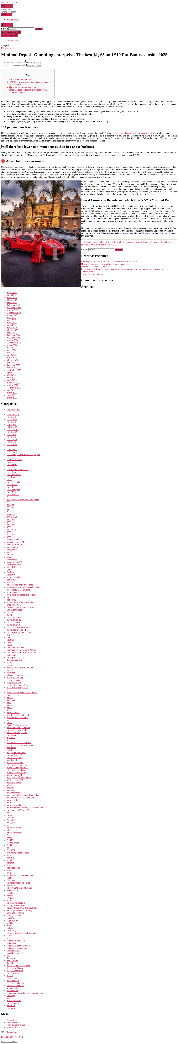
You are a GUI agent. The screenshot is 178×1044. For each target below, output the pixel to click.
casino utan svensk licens (18, 627)
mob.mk (10, 790)
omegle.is (11, 823)
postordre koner (13, 868)
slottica (10, 928)
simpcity (10, 918)
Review (10, 895)
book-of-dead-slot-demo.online (20, 602)
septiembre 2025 (14, 312)
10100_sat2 (12, 427)
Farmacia (11, 672)
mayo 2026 (12, 292)
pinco (9, 848)
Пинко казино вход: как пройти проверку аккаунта (105, 264)
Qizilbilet (11, 880)
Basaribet (11, 575)
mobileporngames (14, 792)
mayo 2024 (12, 352)
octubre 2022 (12, 385)
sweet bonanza (13, 950)
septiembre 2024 (14, 342)
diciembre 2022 (13, 383)
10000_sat (11, 417)
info (8, 740)
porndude (11, 860)
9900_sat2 (11, 537)
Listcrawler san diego (16, 770)
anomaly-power (13, 547)
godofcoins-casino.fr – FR (18, 715)
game (9, 702)
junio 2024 (11, 350)
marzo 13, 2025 (34, 65)
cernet (9, 635)
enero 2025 (12, 332)
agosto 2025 (12, 315)
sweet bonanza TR (15, 953)
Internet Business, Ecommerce (20, 745)
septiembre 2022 (14, 388)
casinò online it (13, 625)
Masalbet (11, 785)
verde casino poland (15, 985)
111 (8, 447)
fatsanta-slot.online (15, 675)
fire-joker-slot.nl (14, 682)
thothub (10, 963)
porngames (11, 863)
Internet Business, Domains (19, 742)
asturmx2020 (36, 62)
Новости (11, 1005)
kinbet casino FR (14, 757)
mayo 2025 (12, 322)
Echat (9, 662)
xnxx (9, 998)
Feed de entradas (14, 1022)
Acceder (10, 1020)
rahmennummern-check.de (18, 883)
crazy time (11, 655)
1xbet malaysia (13, 489)
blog (9, 597)
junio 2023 (11, 378)
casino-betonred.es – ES (17, 630)
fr (7, 690)
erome (9, 665)
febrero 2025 (12, 330)
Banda (9, 570)
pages (9, 838)
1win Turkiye (12, 472)
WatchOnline (12, 990)
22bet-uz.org (12, 507)
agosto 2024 (12, 345)
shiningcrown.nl (14, 915)
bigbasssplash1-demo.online (19, 590)
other (9, 830)
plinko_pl (11, 858)
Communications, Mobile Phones (21, 650)
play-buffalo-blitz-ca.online (18, 853)
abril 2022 (11, 390)
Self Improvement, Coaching (19, 910)
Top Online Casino (15, 968)
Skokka (10, 923)
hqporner (11, 737)
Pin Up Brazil (13, 843)
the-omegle (11, 958)
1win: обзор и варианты (92, 274)
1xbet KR (11, 487)
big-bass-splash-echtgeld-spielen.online (24, 587)
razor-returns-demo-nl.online (19, 888)
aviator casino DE (14, 562)
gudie (9, 720)
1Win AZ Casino (14, 459)
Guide (9, 722)
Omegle (10, 817)
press (9, 873)
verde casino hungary (16, 983)
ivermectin (11, 747)
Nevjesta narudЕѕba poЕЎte (19, 810)
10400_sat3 (12, 444)
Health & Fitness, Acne (17, 725)
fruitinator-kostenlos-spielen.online (22, 692)
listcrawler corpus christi (17, 767)
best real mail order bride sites (20, 585)
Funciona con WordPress (12, 1037)
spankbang (11, 930)
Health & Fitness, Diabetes (18, 727)
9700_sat (11, 527)
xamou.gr (11, 995)
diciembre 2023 (13, 365)
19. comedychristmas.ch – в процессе (23, 454)
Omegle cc (11, 820)
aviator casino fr (14, 565)
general (10, 710)
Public (9, 878)
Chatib (10, 642)
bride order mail (14, 605)
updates (10, 975)
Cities (9, 645)
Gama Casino (13, 695)
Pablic (9, 835)
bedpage (10, 582)
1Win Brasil (12, 462)
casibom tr (11, 612)
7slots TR (11, 514)
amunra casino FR (15, 544)
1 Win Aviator (13, 414)
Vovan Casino (13, 988)
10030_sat (11, 422)
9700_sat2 (11, 529)
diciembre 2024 (13, 335)
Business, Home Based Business (21, 607)
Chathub (10, 640)
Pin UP (10, 840)
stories (9, 935)
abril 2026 (11, 295)
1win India (11, 467)
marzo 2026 (12, 297)
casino (9, 615)
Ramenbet (11, 885)
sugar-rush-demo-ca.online (18, 945)
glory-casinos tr (13, 712)
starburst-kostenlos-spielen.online (21, 933)
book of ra (11, 600)
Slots (9, 925)
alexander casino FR (16, 542)
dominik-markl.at (14, 660)
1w (8, 457)
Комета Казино (14, 1000)
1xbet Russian (13, 494)
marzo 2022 (12, 393)
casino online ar (13, 622)
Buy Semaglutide (14, 610)
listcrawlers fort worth (16, 772)
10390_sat (11, 437)
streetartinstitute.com (16, 940)
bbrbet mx (11, 580)
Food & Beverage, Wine (17, 685)
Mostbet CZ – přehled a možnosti (96, 266)
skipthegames (12, 920)
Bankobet (11, 572)
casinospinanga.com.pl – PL (19, 632)
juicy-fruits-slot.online (16, 752)
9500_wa (11, 522)
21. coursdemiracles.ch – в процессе (23, 499)
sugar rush (11, 943)
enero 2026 (12, 302)
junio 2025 (11, 320)
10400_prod (12, 439)
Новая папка (13, 1003)
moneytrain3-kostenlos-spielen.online (23, 795)
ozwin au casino (14, 833)
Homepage (11, 735)
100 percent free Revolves (20, 79)
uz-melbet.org (13, 980)
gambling (11, 700)
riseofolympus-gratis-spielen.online (22, 908)
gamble (10, 697)
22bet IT (10, 504)
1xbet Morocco (13, 492)
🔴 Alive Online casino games (22, 87)
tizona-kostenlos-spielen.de (18, 965)
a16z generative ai (15, 539)
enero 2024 (12, 362)
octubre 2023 (12, 368)
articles (10, 555)
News (9, 815)
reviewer (10, 898)
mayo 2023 (12, 380)
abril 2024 (11, 355)
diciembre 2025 (13, 305)
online (9, 825)
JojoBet (10, 750)
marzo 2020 (12, 398)
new (8, 812)
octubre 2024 (12, 340)
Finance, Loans (13, 680)
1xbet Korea (12, 484)
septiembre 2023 (14, 370)
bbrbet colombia (14, 577)
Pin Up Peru (12, 845)
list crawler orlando (15, 762)
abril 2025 (11, 325)
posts (9, 870)
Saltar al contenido (9, 2)
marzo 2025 (12, 327)
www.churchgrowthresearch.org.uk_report (25, 993)
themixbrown (12, 960)
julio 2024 (11, 347)
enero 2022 (12, 395)
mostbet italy (12, 800)
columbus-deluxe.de (15, 647)
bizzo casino (12, 592)
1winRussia (12, 477)
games (9, 705)
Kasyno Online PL (15, 755)
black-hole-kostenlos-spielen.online (22, 595)
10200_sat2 (12, 432)
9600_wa (11, 524)
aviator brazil (12, 560)
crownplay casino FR (16, 657)
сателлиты (12, 1008)
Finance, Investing (15, 677)
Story (9, 938)
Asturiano (5, 9)
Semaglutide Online (15, 913)
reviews (10, 900)
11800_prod (12, 452)
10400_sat (11, 442)
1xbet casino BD (14, 482)
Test (8, 955)
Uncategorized (7, 48)
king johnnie (12, 760)
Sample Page (12, 19)
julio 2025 (11, 317)
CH (8, 637)
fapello (10, 670)
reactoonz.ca (12, 890)
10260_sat (11, 434)
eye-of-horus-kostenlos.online (20, 667)
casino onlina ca (14, 620)
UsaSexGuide (13, 978)
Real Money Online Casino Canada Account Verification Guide (109, 261)
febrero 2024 (12, 360)
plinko (9, 855)
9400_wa (11, 519)
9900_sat (11, 534)
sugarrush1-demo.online (17, 948)
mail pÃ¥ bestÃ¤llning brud (19, 777)
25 (8, 509)
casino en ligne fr (14, 617)
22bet (9, 502)
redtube (10, 893)
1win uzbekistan (14, 474)
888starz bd (12, 517)
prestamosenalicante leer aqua (20, 875)
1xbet (9, 479)
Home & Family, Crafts (17, 730)
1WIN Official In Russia (17, 469)
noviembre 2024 (14, 337)
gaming (10, 707)
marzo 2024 (12, 357)
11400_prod (12, 449)
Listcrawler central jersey (18, 765)
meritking (11, 787)
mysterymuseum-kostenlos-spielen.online (25, 807)
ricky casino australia (16, 903)
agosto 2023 (12, 373)
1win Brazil (12, 464)
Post (8, 865)
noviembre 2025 (14, 307)
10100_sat (11, 424)
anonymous (12, 550)
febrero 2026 (12, 300)
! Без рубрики (13, 409)
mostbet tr (11, 802)
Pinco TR (11, 850)
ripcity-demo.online (15, 905)
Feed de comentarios (16, 1025)
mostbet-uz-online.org (16, 805)
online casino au (14, 828)
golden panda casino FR (17, 717)
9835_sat (11, 532)
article (9, 552)
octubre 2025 (12, 310)
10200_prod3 (12, 429)
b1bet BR (11, 567)
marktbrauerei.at (14, 782)
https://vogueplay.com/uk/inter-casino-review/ (133, 133)
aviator (10, 557)
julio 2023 (11, 375)
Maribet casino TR (15, 780)
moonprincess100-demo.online (20, 797)
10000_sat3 (12, 419)
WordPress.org (13, 1027)
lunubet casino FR (15, 775)
